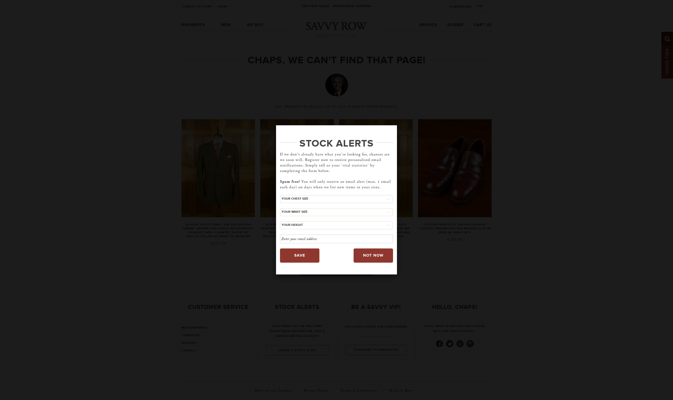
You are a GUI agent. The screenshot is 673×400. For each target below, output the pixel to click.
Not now (373, 255)
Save (299, 255)
